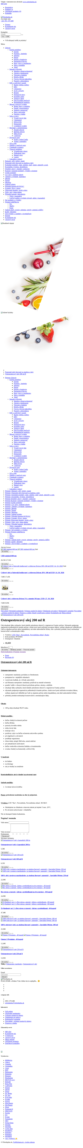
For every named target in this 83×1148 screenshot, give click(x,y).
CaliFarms (8, 1086)
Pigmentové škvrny (20, 61)
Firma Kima (9, 1123)
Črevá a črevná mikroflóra (23, 79)
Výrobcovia (9, 1036)
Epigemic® (9, 1109)
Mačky (11, 206)
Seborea (16, 56)
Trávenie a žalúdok (20, 75)
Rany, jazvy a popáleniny (22, 63)
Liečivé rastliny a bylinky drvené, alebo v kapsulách (27, 198)
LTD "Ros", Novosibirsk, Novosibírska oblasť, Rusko (30, 635)
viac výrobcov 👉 (11, 1138)
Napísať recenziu (20, 652)
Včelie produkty (10, 173)
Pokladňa (8, 13)
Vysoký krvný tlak (20, 118)
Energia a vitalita (19, 114)
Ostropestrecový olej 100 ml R (12, 859)
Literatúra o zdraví (15, 159)
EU (6, 1115)
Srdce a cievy (14, 116)
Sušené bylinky (10, 184)
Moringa (8, 182)
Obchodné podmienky (16, 611)
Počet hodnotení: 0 (7, 652)
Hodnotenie (5, 834)
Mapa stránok (66, 613)
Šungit (7, 180)
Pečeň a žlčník (19, 77)
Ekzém (16, 52)
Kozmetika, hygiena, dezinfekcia (16, 167)
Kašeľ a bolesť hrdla (21, 139)
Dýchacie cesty (14, 137)
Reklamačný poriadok (66, 611)
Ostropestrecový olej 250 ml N (12, 954)
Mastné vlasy (18, 155)
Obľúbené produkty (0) (13, 11)
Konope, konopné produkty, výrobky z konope (21, 171)
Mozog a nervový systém (18, 104)
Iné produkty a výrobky (13, 200)
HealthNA (8, 1131)
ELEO (7, 1101)
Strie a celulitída (19, 65)
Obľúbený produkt (15, 650)
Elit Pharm (8, 1105)
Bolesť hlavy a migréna (22, 106)
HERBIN (8, 1136)
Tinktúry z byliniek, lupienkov (15, 177)
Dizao (7, 1091)
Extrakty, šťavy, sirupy (13, 188)
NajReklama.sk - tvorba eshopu (24, 1142)
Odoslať (4, 977)
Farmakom (9, 1119)
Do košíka (5, 650)
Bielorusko (9, 1072)
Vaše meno (4, 822)
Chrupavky (17, 89)
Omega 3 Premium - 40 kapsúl (12, 939)
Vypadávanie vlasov (21, 151)
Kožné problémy (15, 50)
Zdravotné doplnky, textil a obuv (16, 190)
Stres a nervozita (19, 112)
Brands (7, 216)
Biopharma (9, 1078)
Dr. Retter (8, 1093)
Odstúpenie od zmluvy (50, 611)
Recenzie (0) (9, 657)
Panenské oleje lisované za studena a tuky (19, 163)
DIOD (7, 1090)
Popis (7, 655)
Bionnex (8, 1076)
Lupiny (16, 157)
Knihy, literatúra (10, 212)
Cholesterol (18, 120)
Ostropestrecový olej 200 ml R (15, 374)
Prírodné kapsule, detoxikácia (15, 194)
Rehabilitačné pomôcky (22, 102)
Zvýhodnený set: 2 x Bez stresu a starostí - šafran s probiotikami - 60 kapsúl (28, 908)
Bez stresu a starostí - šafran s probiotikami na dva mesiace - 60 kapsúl (26, 892)
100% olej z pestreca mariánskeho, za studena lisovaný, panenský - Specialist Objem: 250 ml (34, 875)
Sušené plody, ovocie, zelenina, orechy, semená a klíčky (24, 210)
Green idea (9, 1129)
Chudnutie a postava (16, 147)
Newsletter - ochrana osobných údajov (18, 1021)
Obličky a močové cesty (17, 145)
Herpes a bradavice (20, 59)
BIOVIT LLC (10, 1080)
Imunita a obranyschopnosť (23, 71)
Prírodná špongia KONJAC (14, 186)
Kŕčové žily (18, 122)
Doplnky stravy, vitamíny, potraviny (17, 169)
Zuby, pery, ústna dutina (13, 192)
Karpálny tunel (19, 97)
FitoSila (7, 1125)
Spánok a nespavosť (21, 110)
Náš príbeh (4, 611)
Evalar (7, 1117)
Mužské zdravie (19, 132)
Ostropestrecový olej (30, 964)
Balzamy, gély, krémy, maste (15, 161)
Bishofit (8, 1082)
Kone (11, 208)
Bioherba (8, 1074)
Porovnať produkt (29, 650)
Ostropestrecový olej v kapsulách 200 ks (15, 845)
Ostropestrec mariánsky (14, 964)
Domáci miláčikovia (12, 202)
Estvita (7, 1113)
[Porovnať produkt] (12, 564)
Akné (16, 67)
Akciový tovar (10, 28)
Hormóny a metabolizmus (18, 128)
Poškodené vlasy (19, 153)
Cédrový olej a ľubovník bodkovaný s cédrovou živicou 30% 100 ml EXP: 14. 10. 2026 (32, 573)
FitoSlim (8, 1127)
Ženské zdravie (19, 130)
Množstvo (4, 647)
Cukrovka (17, 136)
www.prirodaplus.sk (29, 2)
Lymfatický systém (20, 126)
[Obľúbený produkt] (10, 564)
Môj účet (8, 1032)
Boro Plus (8, 1084)
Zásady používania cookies (41, 613)
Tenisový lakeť (19, 98)
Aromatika (8, 1066)
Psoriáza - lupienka (20, 54)
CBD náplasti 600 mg (9, 556)
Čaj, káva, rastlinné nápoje (14, 175)
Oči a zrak (13, 143)
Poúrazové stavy (19, 95)
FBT (6, 1121)
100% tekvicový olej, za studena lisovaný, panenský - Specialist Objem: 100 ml (29, 925)
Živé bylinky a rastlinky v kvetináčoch (18, 214)
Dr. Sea (7, 1095)
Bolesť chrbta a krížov (21, 85)
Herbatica (8, 1134)
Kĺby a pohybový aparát (17, 83)
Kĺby (15, 87)
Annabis (8, 1064)
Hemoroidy (18, 124)
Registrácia (9, 7)
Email (3, 972)
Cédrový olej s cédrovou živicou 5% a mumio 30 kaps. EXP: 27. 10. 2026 (27, 599)
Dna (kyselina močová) (22, 100)
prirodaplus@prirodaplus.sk (14, 1003)
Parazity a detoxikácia (21, 81)
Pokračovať (5, 836)
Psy (10, 204)
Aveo (7, 1068)
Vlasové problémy (15, 149)
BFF (6, 1070)
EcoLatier (8, 1097)
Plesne (16, 57)
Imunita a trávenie (15, 69)
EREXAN (8, 1111)
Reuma (16, 93)
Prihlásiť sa (9, 9)
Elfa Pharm (9, 1103)
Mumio (7, 178)
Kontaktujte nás (10, 26)
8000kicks (8, 1060)
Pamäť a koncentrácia (21, 108)
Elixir (7, 1107)
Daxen (7, 1088)
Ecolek (7, 1099)
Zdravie (7, 48)
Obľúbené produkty (12, 1041)
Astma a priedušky (20, 141)
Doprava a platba (25, 613)
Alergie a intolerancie (21, 73)
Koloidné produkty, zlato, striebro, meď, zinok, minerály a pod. (26, 165)
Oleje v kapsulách (15, 196)
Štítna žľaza (18, 134)
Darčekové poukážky (12, 1043)
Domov (7, 24)
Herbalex (8, 1132)
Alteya (7, 1062)
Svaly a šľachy (19, 91)
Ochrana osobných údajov (33, 611)
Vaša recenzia (5, 832)
